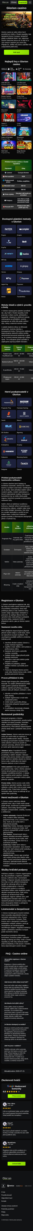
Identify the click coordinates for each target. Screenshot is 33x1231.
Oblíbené (4, 69)
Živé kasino (12, 69)
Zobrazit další (16, 1163)
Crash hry (20, 69)
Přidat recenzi (16, 1096)
